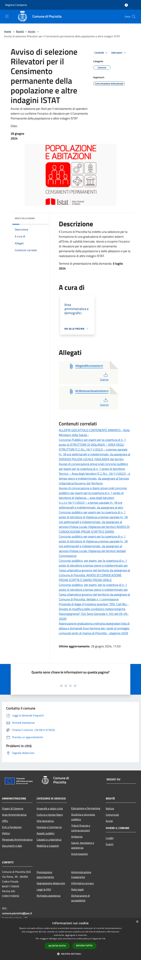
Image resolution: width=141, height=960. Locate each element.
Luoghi (110, 838)
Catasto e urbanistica (49, 839)
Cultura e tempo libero (50, 815)
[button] (70, 954)
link (103, 938)
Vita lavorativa (45, 821)
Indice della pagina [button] (25, 218)
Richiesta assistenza (48, 896)
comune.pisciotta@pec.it (17, 913)
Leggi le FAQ (44, 889)
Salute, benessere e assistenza (82, 845)
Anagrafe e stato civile (50, 808)
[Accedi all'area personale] (126, 5)
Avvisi (31, 31)
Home (7, 31)
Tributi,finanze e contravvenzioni (80, 827)
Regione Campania (16, 5)
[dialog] (70, 939)
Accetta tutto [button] (57, 945)
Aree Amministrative (14, 815)
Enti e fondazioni (12, 827)
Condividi (99, 53)
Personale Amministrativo (17, 839)
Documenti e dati (12, 846)
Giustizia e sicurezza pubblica (83, 816)
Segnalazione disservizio (51, 883)
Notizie (110, 808)
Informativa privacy (82, 883)
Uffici (5, 821)
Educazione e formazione (85, 808)
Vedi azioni (117, 53)
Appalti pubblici (46, 833)
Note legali (77, 889)
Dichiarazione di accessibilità (80, 898)
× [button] (137, 921)
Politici (6, 833)
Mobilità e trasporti (48, 846)
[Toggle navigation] (7, 16)
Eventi (109, 844)
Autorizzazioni (79, 854)
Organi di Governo (12, 808)
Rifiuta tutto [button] (84, 945)
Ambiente (77, 836)
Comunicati (112, 815)
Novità (20, 31)
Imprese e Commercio (49, 827)
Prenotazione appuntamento (45, 874)
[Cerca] (134, 17)
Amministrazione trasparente (81, 874)
